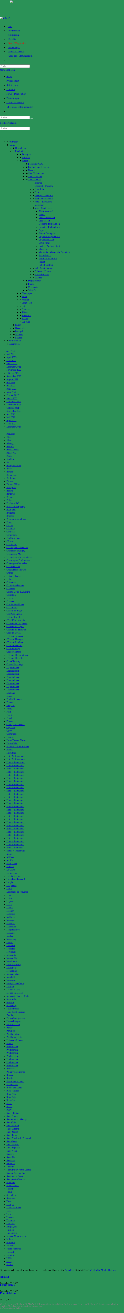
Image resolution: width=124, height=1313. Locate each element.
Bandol (9, 472)
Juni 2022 (10, 385)
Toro (8, 1214)
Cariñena (10, 532)
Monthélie (11, 977)
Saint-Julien (11, 1135)
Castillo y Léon (13, 538)
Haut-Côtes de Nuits (44, 198)
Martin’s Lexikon (15, 102)
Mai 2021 (10, 417)
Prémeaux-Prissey (43, 271)
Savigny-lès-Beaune (15, 1179)
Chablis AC (11, 544)
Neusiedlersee (12, 1009)
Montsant (10, 980)
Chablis (31, 170)
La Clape (10, 870)
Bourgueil (11, 509)
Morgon (10, 986)
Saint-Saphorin (13, 1147)
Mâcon (9, 907)
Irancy (31, 284)
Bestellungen (13, 98)
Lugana (9, 901)
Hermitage (11, 753)
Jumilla (9, 860)
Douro (9, 696)
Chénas (9, 573)
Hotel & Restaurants (15, 759)
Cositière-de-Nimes (15, 604)
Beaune (9, 491)
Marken (9, 936)
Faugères (10, 705)
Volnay (9, 1245)
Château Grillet (13, 566)
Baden (9, 468)
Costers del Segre (14, 611)
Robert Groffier (46, 265)
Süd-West (26, 322)
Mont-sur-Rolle (13, 964)
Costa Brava (11, 607)
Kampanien (11, 863)
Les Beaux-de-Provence (17, 892)
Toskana (10, 1217)
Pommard (10, 1031)
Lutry (9, 904)
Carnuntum (11, 535)
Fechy (9, 709)
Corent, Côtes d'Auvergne (18, 592)
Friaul (9, 718)
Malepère (10, 914)
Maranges (10, 920)
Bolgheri (10, 500)
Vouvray (10, 1255)
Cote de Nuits (34, 179)
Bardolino (11, 478)
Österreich (20, 328)
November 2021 (13, 404)
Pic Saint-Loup (13, 1024)
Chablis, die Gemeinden (17, 547)
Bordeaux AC (12, 503)
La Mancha (11, 873)
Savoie (25, 318)
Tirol (8, 1211)
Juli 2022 (10, 382)
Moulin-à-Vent (13, 989)
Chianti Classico (13, 576)
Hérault (9, 749)
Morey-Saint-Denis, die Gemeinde (54, 252)
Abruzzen (10, 434)
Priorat (9, 1043)
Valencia (10, 1230)
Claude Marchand (47, 217)
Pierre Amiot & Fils (48, 258)
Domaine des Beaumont (49, 224)
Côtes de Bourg (13, 633)
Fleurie (9, 715)
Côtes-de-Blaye (13, 648)
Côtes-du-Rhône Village (17, 655)
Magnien (43, 249)
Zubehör (10, 89)
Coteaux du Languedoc (16, 623)
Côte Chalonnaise (36, 173)
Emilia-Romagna (14, 699)
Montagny (11, 967)
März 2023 (11, 360)
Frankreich (20, 151)
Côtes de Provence (14, 636)
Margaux (10, 933)
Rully (8, 1110)
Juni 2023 (10, 351)
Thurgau (10, 1204)
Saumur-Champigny (15, 1173)
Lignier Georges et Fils (49, 236)
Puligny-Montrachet (15, 1072)
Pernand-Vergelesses (15, 1018)
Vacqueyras (11, 1226)
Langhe (9, 882)
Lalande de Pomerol (15, 879)
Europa (12, 145)
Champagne (27, 293)
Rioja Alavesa (12, 1091)
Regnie (9, 1078)
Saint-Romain (12, 1144)
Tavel (8, 1201)
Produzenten (12, 80)
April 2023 (11, 357)
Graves (9, 737)
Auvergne (26, 154)
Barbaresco (11, 475)
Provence (26, 309)
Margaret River (13, 930)
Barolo (9, 481)
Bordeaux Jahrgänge (15, 506)
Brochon (38, 183)
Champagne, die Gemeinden (19, 557)
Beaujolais (11, 487)
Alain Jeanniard (46, 211)
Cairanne (10, 528)
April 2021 (11, 420)
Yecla (8, 1261)
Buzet (9, 522)
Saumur (10, 1166)
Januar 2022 (11, 398)
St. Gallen (11, 1195)
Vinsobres (10, 1242)
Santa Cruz (11, 1157)
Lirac (8, 895)
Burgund (26, 161)
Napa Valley (11, 999)
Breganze (10, 513)
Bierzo (9, 497)
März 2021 (11, 424)
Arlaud (42, 214)
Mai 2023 (10, 354)
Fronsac (10, 721)
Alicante (10, 446)
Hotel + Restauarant (15, 762)
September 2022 (13, 376)
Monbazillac (12, 958)
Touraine (10, 1220)
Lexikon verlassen (8, 123)
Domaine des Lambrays (49, 227)
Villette (9, 1239)
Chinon (9, 579)
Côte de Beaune (35, 176)
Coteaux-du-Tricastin (16, 630)
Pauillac (10, 1015)
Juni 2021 (10, 414)
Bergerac (10, 494)
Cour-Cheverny (13, 661)
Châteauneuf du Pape (16, 570)
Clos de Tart (44, 221)
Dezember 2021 (13, 401)
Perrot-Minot (45, 255)
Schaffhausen (12, 1185)
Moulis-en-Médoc (14, 993)
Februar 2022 (12, 395)
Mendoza (10, 945)
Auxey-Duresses (13, 465)
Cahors (9, 525)
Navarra (10, 1002)
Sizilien (9, 1189)
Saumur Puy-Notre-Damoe (18, 1170)
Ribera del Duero (14, 1088)
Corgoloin (39, 189)
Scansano (10, 1182)
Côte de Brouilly (14, 617)
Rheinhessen (12, 1084)
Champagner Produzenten (18, 560)
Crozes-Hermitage (14, 664)
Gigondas (10, 727)
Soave (9, 1192)
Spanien (18, 337)
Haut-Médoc (12, 743)
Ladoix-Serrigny (14, 876)
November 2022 (13, 370)
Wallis (9, 1258)
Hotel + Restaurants (15, 844)
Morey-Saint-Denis (43, 208)
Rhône (24, 312)
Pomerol (10, 1028)
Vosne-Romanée (42, 274)
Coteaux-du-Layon (15, 626)
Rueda (9, 1106)
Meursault (11, 952)
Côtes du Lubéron (14, 642)
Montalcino (11, 971)
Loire (24, 306)
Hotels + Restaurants (15, 851)
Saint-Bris (32, 290)
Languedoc (27, 303)
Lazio (9, 888)
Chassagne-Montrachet (16, 563)
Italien (18, 325)
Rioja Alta (11, 1094)
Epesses (9, 702)
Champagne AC (13, 554)
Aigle (8, 437)
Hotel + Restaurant (43, 202)
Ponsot (42, 262)
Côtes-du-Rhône (13, 652)
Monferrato (11, 961)
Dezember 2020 (13, 427)
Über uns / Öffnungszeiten (19, 107)
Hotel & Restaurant (15, 756)
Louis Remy (44, 243)
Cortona (10, 601)
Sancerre (10, 1154)
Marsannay (39, 205)
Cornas (9, 598)
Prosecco (10, 1068)
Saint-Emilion (12, 1125)
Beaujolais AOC (35, 164)
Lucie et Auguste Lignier (50, 246)
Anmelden (69, 1270)
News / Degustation (16, 94)
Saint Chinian (12, 1113)
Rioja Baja (11, 1097)
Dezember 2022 (13, 367)
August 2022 (12, 379)
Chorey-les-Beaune (15, 585)
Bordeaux (26, 157)
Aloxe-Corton (12, 449)
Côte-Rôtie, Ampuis (15, 620)
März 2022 (11, 392)
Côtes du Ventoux (14, 645)
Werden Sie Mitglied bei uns (103, 1270)
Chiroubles (11, 582)
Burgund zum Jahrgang (38, 167)
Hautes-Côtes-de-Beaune (17, 746)
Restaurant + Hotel (15, 1081)
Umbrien (10, 1223)
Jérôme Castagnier (47, 233)
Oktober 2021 (12, 408)
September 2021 (13, 411)
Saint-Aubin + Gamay (16, 1119)
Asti (8, 462)
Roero (9, 1103)
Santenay (10, 1160)
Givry (9, 731)
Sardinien (10, 1163)
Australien (13, 142)
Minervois (11, 955)
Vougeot (38, 277)
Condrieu (10, 588)
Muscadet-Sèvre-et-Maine (18, 996)
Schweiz (19, 334)
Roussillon (26, 315)
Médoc (9, 942)
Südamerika (14, 344)
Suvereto (10, 1198)
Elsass (24, 296)
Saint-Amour (12, 1116)
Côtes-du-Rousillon (15, 658)
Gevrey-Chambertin (44, 195)
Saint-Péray (11, 1141)
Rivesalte (10, 1100)
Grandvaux (11, 734)
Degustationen (34, 281)
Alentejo (10, 443)
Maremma (11, 926)
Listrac (9, 898)
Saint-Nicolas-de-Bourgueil (18, 1138)
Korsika (25, 300)
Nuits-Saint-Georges (44, 268)
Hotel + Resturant (14, 847)
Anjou (9, 456)
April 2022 (11, 389)
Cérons (9, 541)
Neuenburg (11, 1005)
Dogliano (10, 693)
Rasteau (9, 1075)
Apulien (10, 459)
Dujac (41, 230)
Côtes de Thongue (14, 639)
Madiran (10, 911)
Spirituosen (12, 85)
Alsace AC (11, 453)
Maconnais (33, 287)
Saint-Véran (11, 1151)
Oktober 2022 (12, 373)
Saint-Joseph (12, 1132)
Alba (8, 440)
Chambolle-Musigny (44, 186)
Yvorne (9, 1264)
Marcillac (10, 923)
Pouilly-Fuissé (13, 1034)
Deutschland (20, 148)
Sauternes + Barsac (15, 1176)
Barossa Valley (13, 484)
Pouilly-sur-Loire (14, 1037)
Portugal (19, 331)
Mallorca (10, 917)
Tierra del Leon (13, 1207)
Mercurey (10, 949)
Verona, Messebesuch (16, 1236)
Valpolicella (11, 1233)
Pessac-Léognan (13, 1021)
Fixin (37, 192)
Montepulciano (13, 974)
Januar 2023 (11, 363)
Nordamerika (15, 340)
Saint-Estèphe (12, 1129)
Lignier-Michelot (46, 239)
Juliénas (10, 857)
